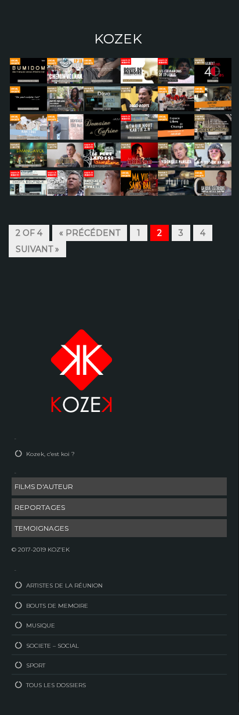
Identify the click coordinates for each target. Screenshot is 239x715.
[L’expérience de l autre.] (102, 70)
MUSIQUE (40, 625)
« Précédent (89, 233)
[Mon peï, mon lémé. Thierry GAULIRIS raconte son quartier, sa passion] (65, 98)
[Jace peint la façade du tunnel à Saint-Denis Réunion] (212, 126)
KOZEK (118, 39)
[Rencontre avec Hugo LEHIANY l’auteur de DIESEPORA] (65, 154)
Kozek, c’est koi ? (50, 454)
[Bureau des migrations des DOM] (28, 70)
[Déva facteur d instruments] (102, 98)
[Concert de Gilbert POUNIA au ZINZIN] (212, 70)
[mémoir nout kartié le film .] (139, 126)
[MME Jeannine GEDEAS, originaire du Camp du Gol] (176, 70)
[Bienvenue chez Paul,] (65, 126)
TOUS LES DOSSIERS (56, 685)
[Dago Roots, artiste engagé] (139, 98)
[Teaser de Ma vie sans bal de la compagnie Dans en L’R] (139, 182)
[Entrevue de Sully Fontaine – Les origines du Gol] (65, 182)
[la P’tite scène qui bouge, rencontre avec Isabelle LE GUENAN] (212, 154)
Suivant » (37, 249)
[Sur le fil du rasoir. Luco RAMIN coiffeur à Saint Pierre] (176, 98)
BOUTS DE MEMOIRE (57, 606)
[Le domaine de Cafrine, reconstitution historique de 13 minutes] (102, 126)
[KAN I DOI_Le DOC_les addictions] (28, 126)
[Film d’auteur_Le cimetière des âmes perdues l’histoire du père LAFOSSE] (102, 154)
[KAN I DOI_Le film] (212, 98)
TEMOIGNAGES (41, 528)
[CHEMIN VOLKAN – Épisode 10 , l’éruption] (65, 70)
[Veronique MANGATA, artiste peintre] (176, 154)
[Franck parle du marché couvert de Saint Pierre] (102, 182)
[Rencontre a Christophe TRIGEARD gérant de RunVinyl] (176, 182)
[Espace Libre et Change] (176, 126)
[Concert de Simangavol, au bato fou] (28, 154)
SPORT (35, 665)
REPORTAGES (40, 507)
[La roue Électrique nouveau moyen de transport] (212, 182)
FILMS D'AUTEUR (44, 486)
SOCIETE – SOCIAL (52, 646)
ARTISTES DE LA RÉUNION (64, 585)
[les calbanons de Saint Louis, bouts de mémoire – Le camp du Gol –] (139, 70)
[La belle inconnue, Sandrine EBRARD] (139, 154)
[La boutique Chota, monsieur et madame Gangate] (28, 182)
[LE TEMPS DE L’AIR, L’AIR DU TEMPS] (28, 98)
